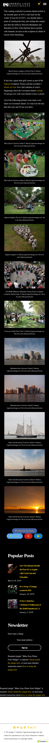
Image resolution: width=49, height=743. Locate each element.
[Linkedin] (31, 727)
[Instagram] (35, 727)
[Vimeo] (25, 727)
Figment (7, 84)
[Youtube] (21, 727)
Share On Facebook (25, 531)
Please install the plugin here (19, 692)
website (39, 90)
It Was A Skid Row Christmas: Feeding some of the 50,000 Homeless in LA (30, 605)
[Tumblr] (28, 727)
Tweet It (16, 536)
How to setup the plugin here (33, 695)
